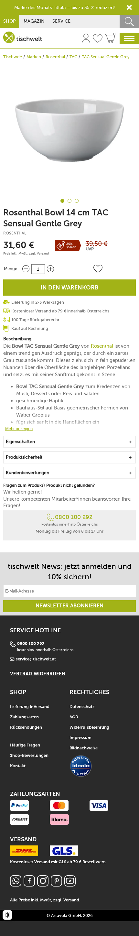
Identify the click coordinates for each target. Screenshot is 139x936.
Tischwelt (12, 56)
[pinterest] (56, 885)
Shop (9, 21)
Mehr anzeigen (19, 428)
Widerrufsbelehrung (89, 727)
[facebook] (29, 885)
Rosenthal (55, 56)
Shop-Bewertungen (29, 756)
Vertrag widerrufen (37, 673)
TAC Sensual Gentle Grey (106, 56)
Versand (43, 254)
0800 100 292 (73, 517)
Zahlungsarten (24, 717)
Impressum (80, 738)
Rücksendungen (26, 727)
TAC (73, 56)
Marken (34, 56)
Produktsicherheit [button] (24, 457)
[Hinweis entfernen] (129, 7)
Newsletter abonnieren (69, 606)
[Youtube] (70, 885)
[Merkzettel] (97, 39)
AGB (74, 717)
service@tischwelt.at (36, 659)
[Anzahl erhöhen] (50, 269)
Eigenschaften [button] (20, 441)
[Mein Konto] (86, 39)
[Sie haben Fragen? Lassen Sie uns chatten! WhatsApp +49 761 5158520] (15, 885)
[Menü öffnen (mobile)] (129, 38)
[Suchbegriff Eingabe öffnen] (129, 21)
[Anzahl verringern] (25, 269)
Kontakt (18, 766)
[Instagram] (42, 885)
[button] (97, 268)
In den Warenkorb (69, 288)
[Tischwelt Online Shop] (22, 37)
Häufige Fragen (25, 745)
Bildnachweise (84, 748)
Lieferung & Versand (29, 707)
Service (61, 21)
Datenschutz (82, 707)
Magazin (34, 21)
